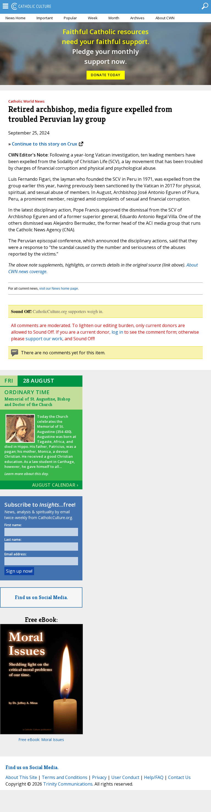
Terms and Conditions (64, 777)
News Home (15, 17)
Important (45, 17)
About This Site (21, 777)
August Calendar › (55, 485)
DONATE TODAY (105, 75)
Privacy (99, 777)
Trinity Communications (68, 784)
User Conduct (125, 777)
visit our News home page (58, 288)
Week (93, 17)
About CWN (165, 17)
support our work (44, 339)
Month (114, 17)
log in (117, 332)
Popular (70, 17)
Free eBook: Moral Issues (41, 739)
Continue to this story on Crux (44, 144)
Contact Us (179, 777)
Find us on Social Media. (41, 597)
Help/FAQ (153, 777)
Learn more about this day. (26, 473)
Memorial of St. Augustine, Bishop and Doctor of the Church (37, 401)
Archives (137, 17)
